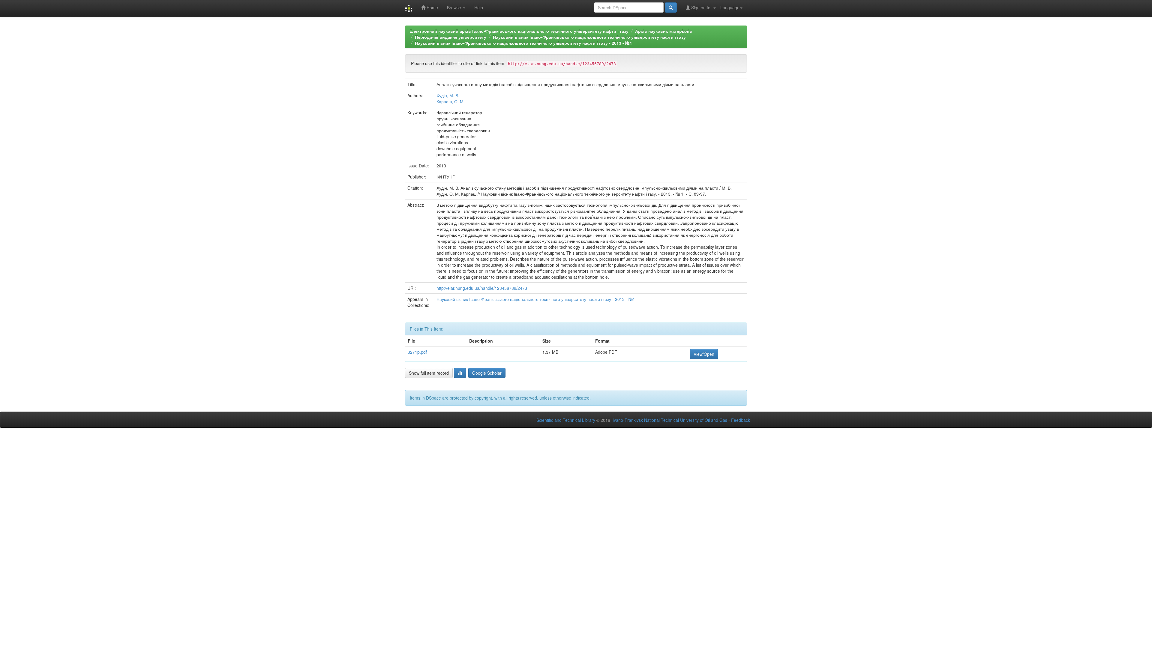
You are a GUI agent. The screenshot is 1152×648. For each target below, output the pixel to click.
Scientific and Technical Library (565, 420)
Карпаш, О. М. (450, 101)
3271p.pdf (417, 352)
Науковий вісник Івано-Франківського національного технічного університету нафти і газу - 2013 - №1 (523, 43)
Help (478, 7)
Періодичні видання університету (450, 37)
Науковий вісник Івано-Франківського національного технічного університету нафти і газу (589, 37)
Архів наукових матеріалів (663, 31)
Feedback (740, 420)
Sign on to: (701, 7)
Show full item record (429, 373)
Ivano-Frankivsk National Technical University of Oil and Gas (670, 420)
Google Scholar (487, 373)
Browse (454, 7)
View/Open (704, 354)
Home (431, 7)
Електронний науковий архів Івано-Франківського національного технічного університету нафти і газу (519, 31)
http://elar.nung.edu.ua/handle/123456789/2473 (481, 288)
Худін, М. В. (447, 95)
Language (730, 7)
